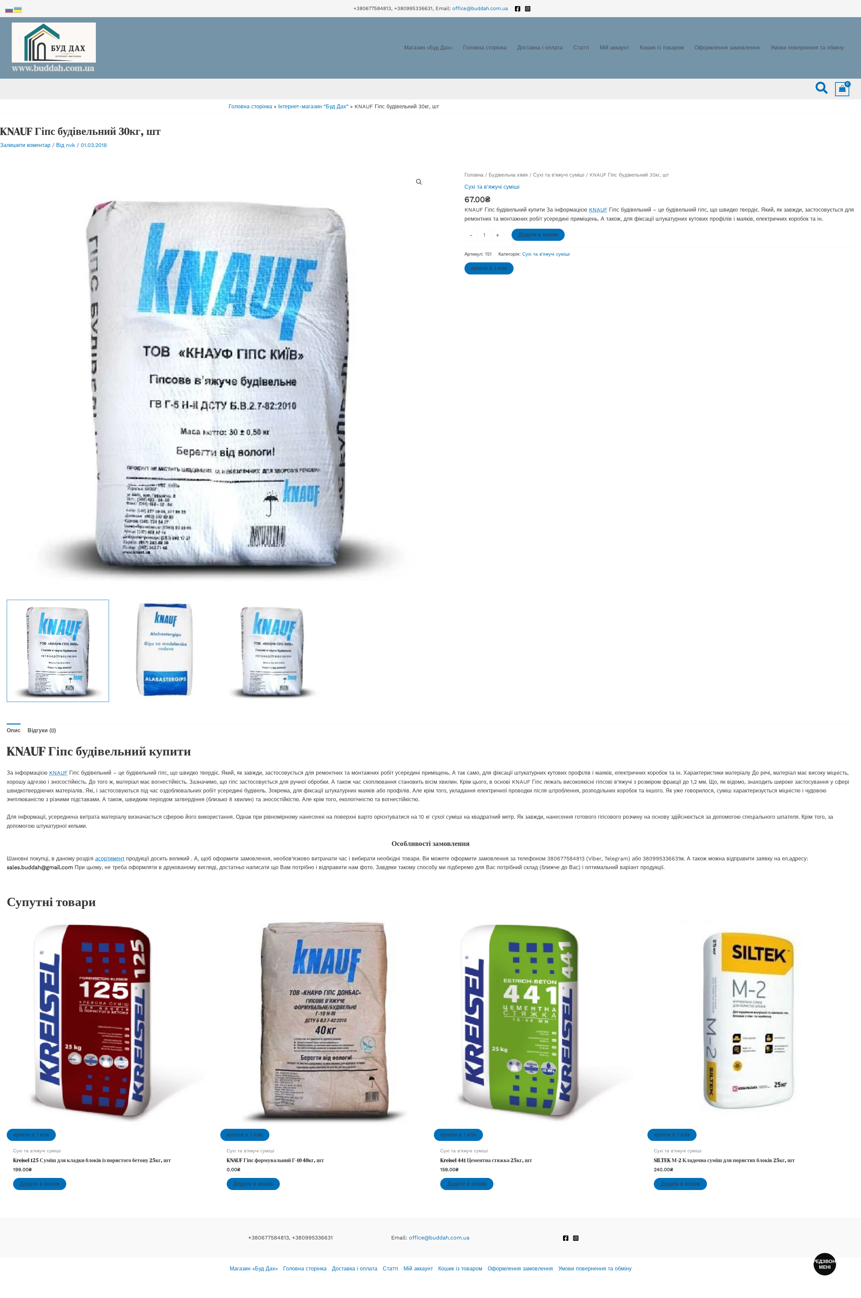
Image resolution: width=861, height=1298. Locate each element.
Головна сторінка (250, 106)
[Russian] (9, 9)
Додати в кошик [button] (40, 1184)
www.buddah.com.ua (53, 68)
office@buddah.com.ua (480, 8)
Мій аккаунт (418, 1268)
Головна (473, 175)
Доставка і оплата (354, 1268)
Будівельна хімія (508, 175)
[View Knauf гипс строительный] (165, 651)
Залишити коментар (25, 145)
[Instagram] (528, 9)
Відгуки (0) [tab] (42, 730)
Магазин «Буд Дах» (254, 1268)
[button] (822, 89)
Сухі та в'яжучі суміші (558, 175)
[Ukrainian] (18, 9)
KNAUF (598, 210)
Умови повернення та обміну (595, 1268)
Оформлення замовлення (520, 1268)
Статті (390, 1268)
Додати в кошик (538, 234)
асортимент (109, 858)
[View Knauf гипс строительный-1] (272, 651)
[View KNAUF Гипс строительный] (58, 651)
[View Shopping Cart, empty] (842, 89)
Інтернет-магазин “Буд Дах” (313, 106)
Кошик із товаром (460, 1268)
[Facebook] (518, 9)
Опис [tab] (14, 730)
